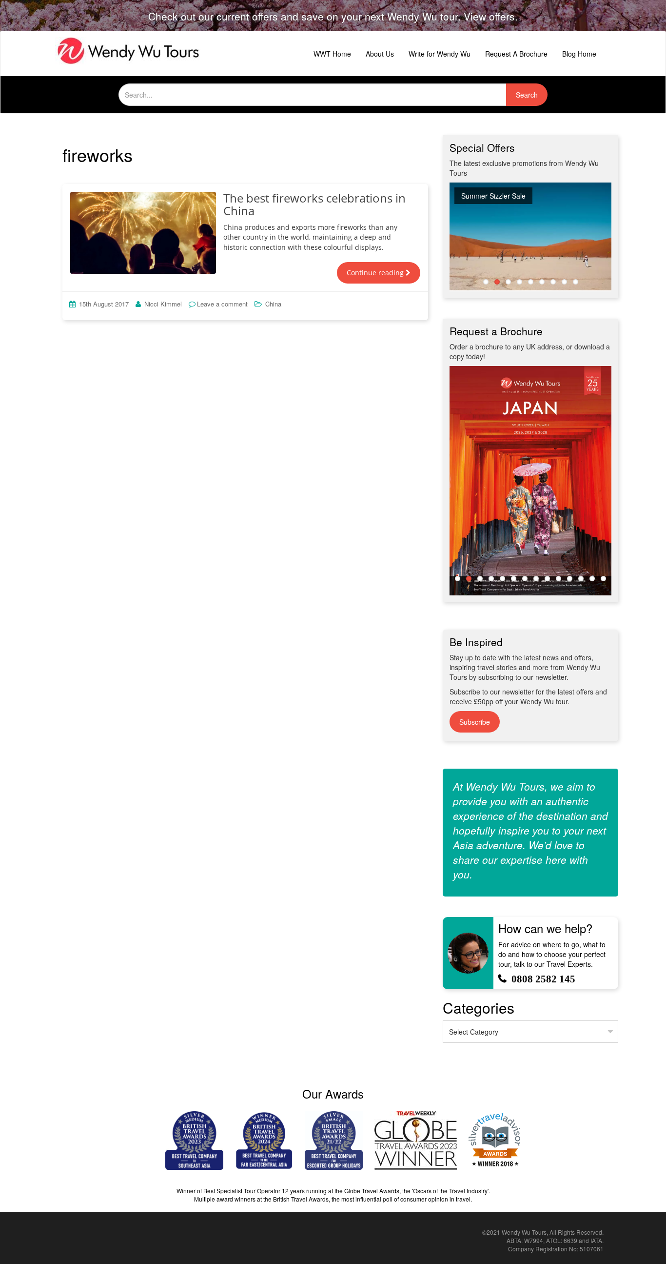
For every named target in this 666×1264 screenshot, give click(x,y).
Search (527, 95)
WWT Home (332, 54)
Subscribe (474, 722)
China (273, 303)
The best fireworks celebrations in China (314, 204)
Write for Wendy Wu (439, 54)
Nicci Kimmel (163, 303)
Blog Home (579, 54)
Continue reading (376, 272)
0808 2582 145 (543, 979)
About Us (380, 54)
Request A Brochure (516, 54)
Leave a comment (222, 303)
